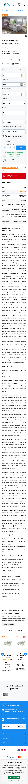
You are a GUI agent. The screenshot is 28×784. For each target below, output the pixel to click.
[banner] (7, 5)
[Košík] (19, 4)
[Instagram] (25, 750)
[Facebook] (18, 750)
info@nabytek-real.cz (14, 711)
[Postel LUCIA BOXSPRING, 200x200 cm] (21, 643)
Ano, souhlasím (14, 777)
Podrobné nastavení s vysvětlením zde (14, 780)
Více (17, 60)
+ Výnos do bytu (9, 144)
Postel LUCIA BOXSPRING (7, 654)
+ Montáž (7, 142)
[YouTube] (22, 750)
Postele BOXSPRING (18, 10)
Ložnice (8, 10)
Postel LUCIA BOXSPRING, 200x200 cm (20, 654)
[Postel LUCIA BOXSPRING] (7, 643)
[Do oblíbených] (5, 667)
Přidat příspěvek (9, 624)
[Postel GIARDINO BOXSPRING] (5, 695)
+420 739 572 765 (13, 53)
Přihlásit (21, 726)
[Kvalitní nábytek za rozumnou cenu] (2, 10)
